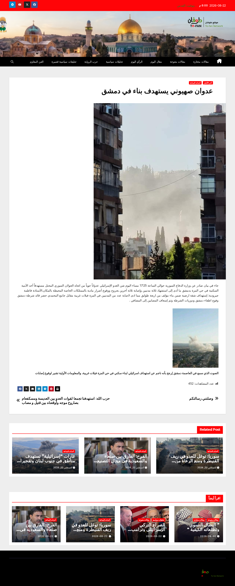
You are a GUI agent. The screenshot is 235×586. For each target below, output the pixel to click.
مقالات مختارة (201, 61)
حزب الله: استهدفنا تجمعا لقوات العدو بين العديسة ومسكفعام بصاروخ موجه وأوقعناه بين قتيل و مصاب (66, 400)
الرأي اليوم (137, 61)
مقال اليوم (156, 61)
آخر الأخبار (208, 83)
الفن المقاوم (37, 61)
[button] (12, 62)
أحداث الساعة (195, 83)
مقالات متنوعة (177, 61)
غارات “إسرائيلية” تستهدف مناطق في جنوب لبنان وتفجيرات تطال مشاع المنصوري (45, 460)
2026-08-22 (208, 536)
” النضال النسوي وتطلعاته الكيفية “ (203, 527)
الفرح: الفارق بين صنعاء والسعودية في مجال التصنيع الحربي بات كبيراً (122, 460)
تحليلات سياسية (114, 61)
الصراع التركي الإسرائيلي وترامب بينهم (148, 529)
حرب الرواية (91, 61)
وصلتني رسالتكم (201, 398)
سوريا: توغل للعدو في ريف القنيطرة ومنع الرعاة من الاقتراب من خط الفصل (195, 460)
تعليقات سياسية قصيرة (64, 61)
